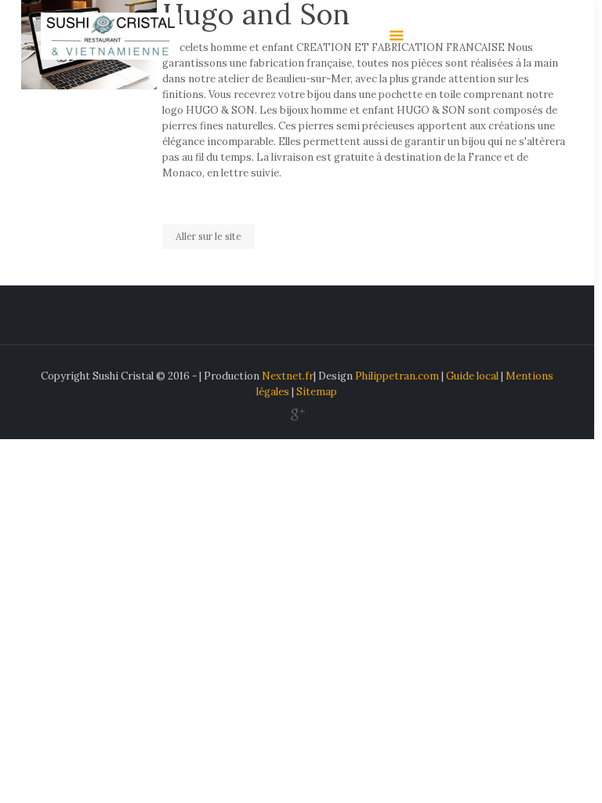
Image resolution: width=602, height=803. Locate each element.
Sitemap (316, 391)
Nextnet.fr (288, 376)
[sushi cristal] (110, 35)
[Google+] (296, 414)
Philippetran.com (397, 376)
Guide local (472, 376)
